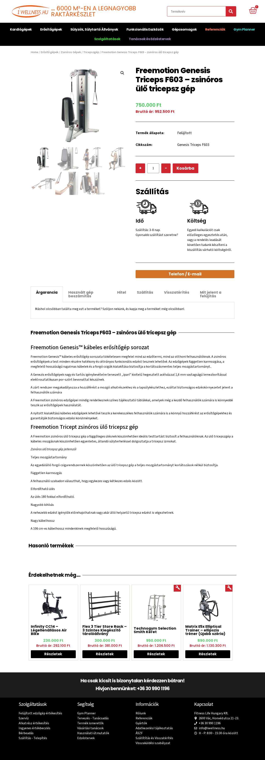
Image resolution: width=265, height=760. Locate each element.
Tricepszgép (91, 52)
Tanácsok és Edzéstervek (150, 39)
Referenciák (215, 29)
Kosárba (185, 168)
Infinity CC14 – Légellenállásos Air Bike (49, 630)
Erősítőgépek (51, 29)
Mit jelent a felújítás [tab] (210, 294)
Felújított (184, 133)
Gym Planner (244, 29)
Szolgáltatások (107, 39)
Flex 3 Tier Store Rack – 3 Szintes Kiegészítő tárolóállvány (104, 630)
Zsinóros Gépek (71, 52)
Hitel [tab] (121, 292)
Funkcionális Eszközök (145, 29)
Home (34, 52)
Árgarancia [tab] (47, 292)
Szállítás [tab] (145, 292)
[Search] (231, 11)
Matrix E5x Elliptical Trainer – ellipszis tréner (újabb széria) (205, 630)
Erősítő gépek (49, 52)
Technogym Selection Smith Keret (155, 630)
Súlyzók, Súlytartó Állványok (94, 29)
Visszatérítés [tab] (176, 292)
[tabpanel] (132, 310)
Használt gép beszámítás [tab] (80, 294)
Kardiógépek (21, 29)
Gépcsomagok (184, 29)
